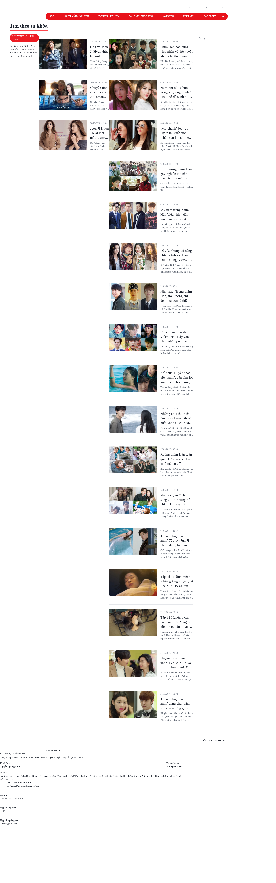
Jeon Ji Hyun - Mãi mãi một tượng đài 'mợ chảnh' (99, 137)
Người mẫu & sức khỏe (112, 776)
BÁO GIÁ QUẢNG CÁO (214, 740)
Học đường (128, 776)
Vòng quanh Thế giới (66, 776)
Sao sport (210, 16)
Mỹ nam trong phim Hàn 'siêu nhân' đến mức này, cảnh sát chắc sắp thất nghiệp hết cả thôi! (174, 219)
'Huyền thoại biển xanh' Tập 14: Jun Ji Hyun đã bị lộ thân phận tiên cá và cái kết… (174, 545)
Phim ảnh (188, 16)
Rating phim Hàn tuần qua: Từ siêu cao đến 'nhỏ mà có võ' (176, 458)
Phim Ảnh (89, 776)
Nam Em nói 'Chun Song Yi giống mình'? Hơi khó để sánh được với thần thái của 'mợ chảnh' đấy (176, 97)
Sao (52, 16)
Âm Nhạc (80, 776)
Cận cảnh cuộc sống (141, 16)
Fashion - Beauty (108, 16)
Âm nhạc (168, 16)
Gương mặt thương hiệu (144, 776)
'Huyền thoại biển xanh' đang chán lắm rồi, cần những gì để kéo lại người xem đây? (175, 708)
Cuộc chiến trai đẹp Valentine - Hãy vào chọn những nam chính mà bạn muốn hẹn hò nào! (176, 341)
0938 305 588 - (6, 799)
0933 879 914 (17, 799)
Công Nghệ (160, 776)
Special (168, 776)
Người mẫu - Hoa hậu (76, 16)
